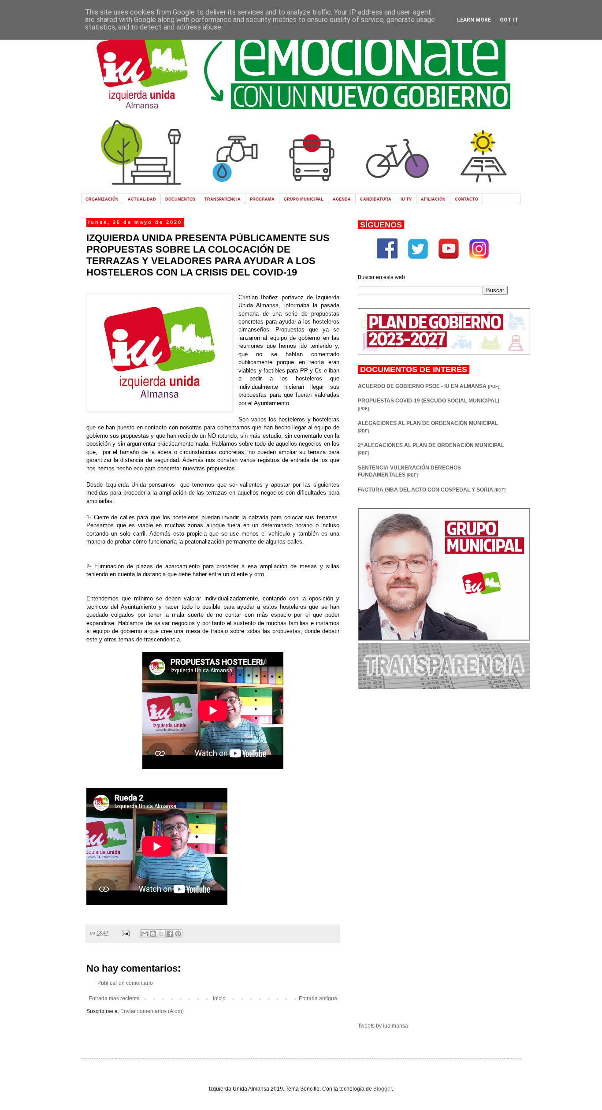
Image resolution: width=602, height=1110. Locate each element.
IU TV (406, 199)
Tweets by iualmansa (383, 1026)
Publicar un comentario (125, 983)
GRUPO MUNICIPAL (303, 199)
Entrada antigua (318, 998)
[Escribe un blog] (153, 933)
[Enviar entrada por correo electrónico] (125, 932)
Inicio (219, 998)
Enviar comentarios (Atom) (152, 1011)
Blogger (382, 1089)
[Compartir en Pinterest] (178, 933)
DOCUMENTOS (180, 199)
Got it (509, 20)
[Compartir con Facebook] (169, 933)
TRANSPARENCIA (222, 199)
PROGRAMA (262, 199)
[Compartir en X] (161, 933)
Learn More (474, 20)
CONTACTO (466, 199)
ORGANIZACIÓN (102, 199)
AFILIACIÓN (433, 199)
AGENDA (342, 199)
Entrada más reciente (114, 998)
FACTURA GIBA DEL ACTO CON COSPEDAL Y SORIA (431, 490)
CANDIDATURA (375, 199)
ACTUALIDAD (142, 199)
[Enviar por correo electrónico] (144, 933)
